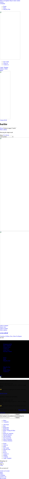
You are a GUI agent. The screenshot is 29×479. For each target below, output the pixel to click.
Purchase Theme (7, 351)
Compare (5, 456)
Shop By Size (6, 360)
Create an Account (4, 471)
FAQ (4, 368)
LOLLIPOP (4, 333)
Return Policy (6, 370)
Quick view (3, 327)
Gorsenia (2, 336)
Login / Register (7, 458)
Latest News (6, 350)
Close (1, 462)
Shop (4, 359)
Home (1, 128)
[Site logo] (10, 59)
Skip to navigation (5, 0)
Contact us (6, 371)
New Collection (7, 345)
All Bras (7, 336)
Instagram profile (7, 344)
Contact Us (6, 348)
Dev (1, 375)
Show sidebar (3, 129)
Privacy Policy (22, 410)
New (11, 336)
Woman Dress (6, 347)
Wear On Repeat (17, 336)
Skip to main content (15, 0)
